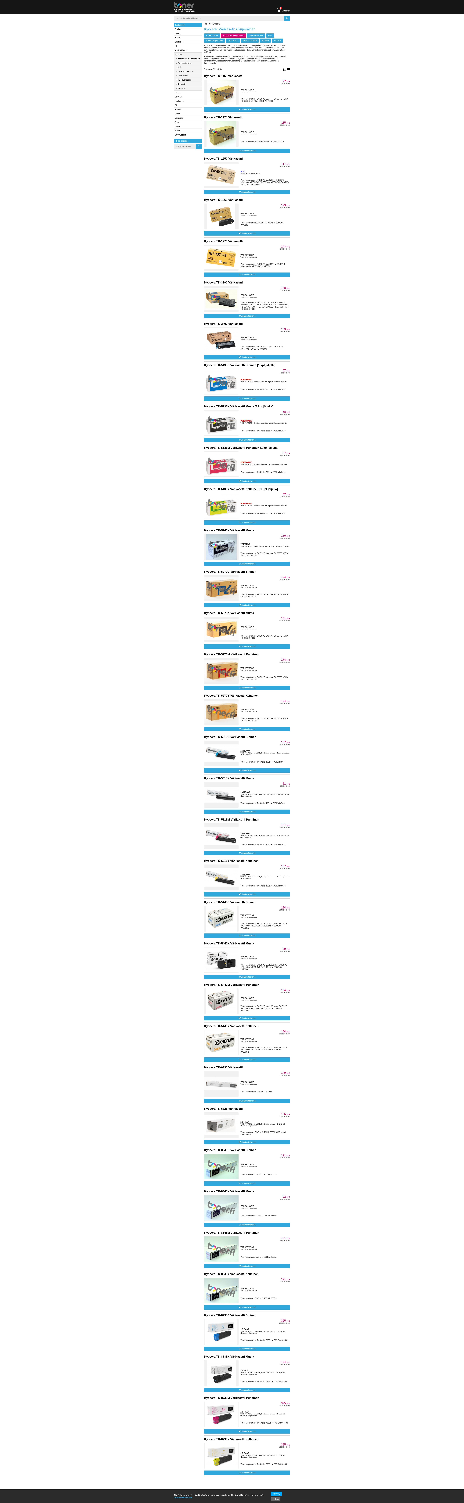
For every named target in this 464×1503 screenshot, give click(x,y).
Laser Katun (233, 40)
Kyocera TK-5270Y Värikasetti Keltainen (231, 695)
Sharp (177, 122)
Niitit (270, 35)
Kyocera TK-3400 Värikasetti (223, 323)
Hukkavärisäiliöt (250, 40)
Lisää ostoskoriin (248, 109)
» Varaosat (180, 88)
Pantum (178, 109)
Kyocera (178, 55)
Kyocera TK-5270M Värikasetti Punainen (231, 654)
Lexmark (178, 97)
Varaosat (277, 40)
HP (176, 46)
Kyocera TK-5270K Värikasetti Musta (229, 613)
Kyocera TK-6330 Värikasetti (223, 1067)
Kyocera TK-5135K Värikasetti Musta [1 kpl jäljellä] (238, 406)
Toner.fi (207, 24)
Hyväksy (276, 1494)
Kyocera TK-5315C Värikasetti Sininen (230, 737)
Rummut (265, 40)
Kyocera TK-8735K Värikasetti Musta (229, 1356)
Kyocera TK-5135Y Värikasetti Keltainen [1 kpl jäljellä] (241, 489)
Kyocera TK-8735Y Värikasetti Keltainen (231, 1439)
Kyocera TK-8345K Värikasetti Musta (229, 1191)
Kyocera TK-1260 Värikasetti (223, 199)
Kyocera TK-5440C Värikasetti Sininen (230, 902)
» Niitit (178, 67)
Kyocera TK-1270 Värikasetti (223, 241)
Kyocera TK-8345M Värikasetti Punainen (231, 1232)
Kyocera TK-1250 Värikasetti (223, 158)
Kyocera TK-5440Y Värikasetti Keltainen (231, 1026)
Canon (178, 33)
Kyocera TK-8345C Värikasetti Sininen (230, 1150)
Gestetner (179, 42)
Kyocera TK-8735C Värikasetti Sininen (230, 1315)
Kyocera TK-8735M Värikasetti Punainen (231, 1397)
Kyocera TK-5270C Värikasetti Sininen (230, 571)
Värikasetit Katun (256, 35)
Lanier (177, 93)
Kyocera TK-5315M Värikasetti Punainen (231, 819)
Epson (177, 38)
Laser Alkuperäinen (214, 40)
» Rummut (180, 84)
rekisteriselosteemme (183, 1497)
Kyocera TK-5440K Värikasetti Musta (229, 943)
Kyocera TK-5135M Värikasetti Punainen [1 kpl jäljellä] (241, 447)
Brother (178, 29)
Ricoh (177, 114)
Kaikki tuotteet (212, 35)
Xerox (177, 131)
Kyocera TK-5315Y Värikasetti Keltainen (231, 860)
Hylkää (276, 1499)
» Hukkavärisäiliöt (183, 80)
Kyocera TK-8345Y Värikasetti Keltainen (231, 1274)
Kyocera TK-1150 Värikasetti (223, 76)
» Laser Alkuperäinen (185, 71)
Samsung (179, 118)
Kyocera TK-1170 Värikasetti (223, 117)
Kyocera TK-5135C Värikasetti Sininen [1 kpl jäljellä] (240, 365)
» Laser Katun (182, 76)
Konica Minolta (181, 50)
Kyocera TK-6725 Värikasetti (223, 1108)
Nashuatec (179, 101)
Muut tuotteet (180, 135)
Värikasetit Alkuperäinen (233, 35)
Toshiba (178, 126)
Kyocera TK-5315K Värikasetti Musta (229, 778)
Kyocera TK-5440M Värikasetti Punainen (231, 984)
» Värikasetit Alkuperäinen (188, 59)
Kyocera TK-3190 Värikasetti (223, 282)
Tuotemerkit (180, 25)
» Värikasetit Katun (184, 63)
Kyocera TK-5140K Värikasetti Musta (229, 530)
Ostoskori (285, 10)
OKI (176, 105)
